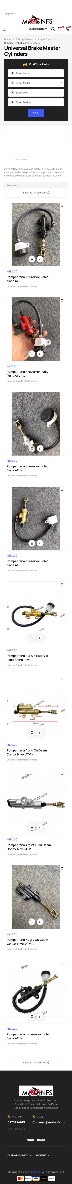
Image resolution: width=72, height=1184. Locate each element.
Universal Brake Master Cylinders (22, 286)
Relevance (36, 185)
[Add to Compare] (40, 259)
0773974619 (16, 1122)
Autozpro (35, 1172)
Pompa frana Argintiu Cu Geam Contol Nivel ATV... (29, 847)
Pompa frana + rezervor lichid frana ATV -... (28, 279)
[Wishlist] (60, 29)
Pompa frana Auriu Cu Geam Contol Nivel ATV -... (27, 752)
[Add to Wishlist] (62, 205)
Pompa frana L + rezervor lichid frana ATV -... (29, 1036)
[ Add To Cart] (31, 259)
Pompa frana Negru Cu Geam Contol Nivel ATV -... (27, 942)
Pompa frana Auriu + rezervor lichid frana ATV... (27, 658)
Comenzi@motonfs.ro (48, 1122)
